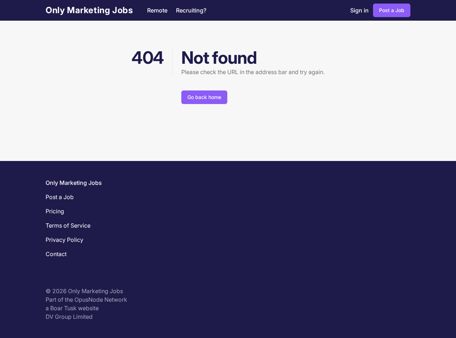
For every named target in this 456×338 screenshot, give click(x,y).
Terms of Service (68, 225)
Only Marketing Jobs (89, 10)
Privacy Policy (64, 239)
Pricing (55, 211)
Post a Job (391, 10)
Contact (56, 254)
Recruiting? (191, 10)
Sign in (359, 10)
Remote (157, 10)
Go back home (204, 97)
